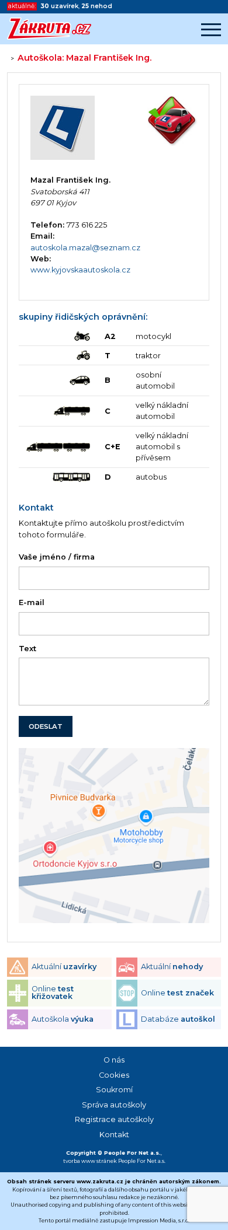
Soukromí (114, 1089)
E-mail (31, 602)
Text (27, 648)
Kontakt (114, 1134)
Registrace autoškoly (114, 1119)
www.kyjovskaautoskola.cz (80, 269)
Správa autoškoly (114, 1104)
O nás (114, 1060)
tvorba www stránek (90, 1161)
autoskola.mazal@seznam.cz (85, 247)
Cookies (114, 1075)
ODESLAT (46, 726)
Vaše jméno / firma (57, 557)
